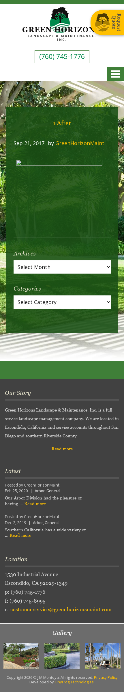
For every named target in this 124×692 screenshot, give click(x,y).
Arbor (40, 491)
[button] (9, 656)
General (53, 491)
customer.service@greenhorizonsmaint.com (61, 609)
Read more (62, 448)
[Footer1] (21, 656)
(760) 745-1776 (62, 56)
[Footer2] (62, 656)
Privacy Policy (106, 677)
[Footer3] (103, 656)
